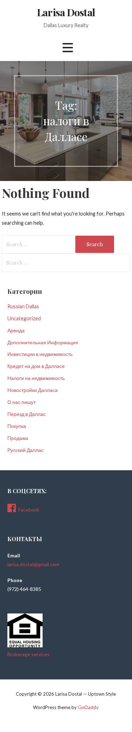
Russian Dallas (23, 306)
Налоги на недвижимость (36, 378)
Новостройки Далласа (32, 390)
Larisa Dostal (66, 12)
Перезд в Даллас (26, 414)
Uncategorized (24, 318)
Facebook (28, 510)
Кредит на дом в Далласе (36, 366)
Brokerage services (28, 654)
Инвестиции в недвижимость (40, 354)
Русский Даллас (25, 450)
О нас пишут (21, 402)
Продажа (17, 438)
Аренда (16, 330)
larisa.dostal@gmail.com (33, 564)
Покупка (16, 426)
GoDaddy (88, 707)
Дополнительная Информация (42, 342)
